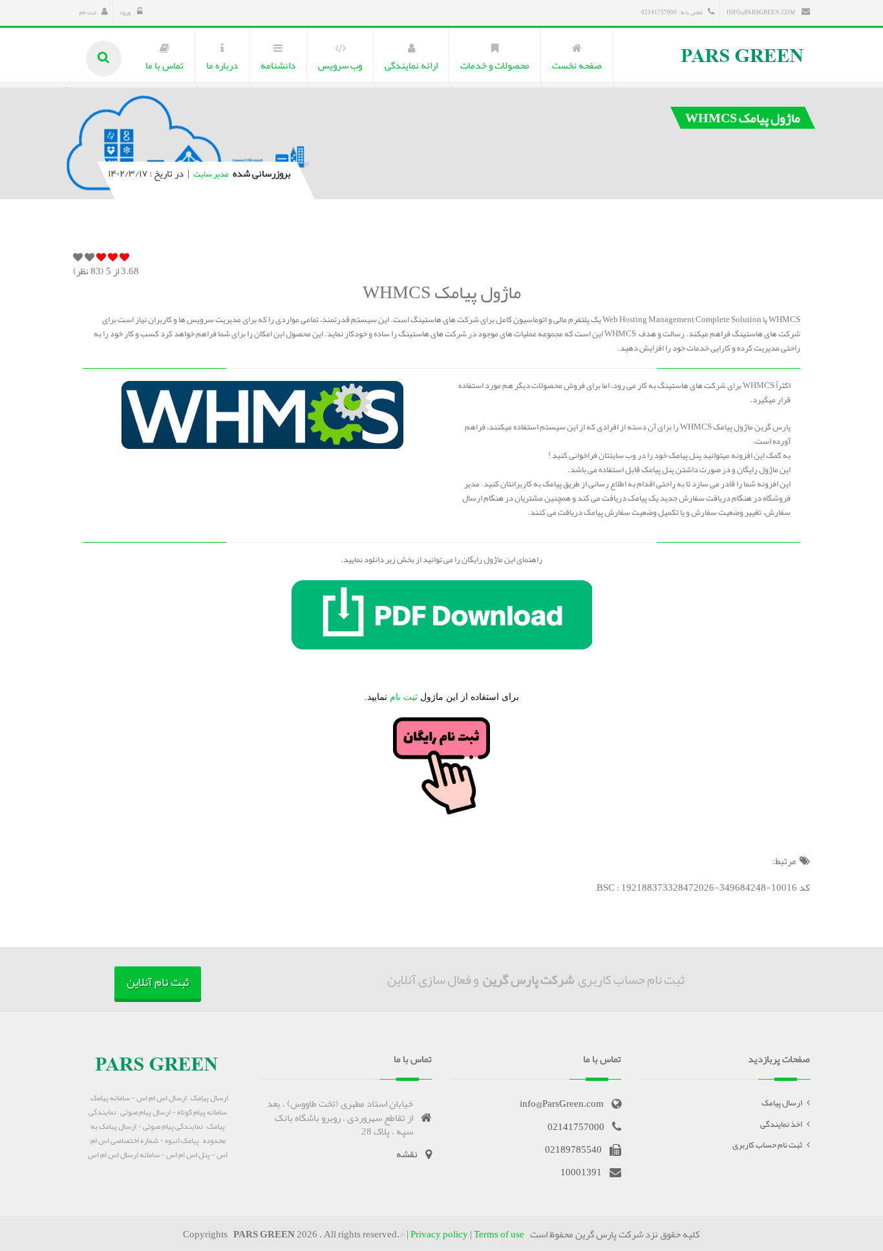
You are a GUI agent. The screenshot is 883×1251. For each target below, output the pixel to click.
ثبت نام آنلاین (158, 982)
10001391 (581, 1172)
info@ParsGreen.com (761, 12)
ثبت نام (88, 12)
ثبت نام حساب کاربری (767, 1145)
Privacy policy (439, 1234)
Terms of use (499, 1234)
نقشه (407, 1154)
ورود (126, 12)
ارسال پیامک (781, 1102)
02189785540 (573, 1149)
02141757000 (576, 1127)
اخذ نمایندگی (781, 1124)
